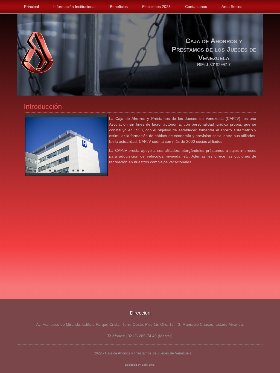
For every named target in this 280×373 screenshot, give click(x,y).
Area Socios (231, 6)
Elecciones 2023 (156, 6)
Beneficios (119, 6)
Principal (31, 6)
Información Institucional (74, 6)
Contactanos (196, 6)
